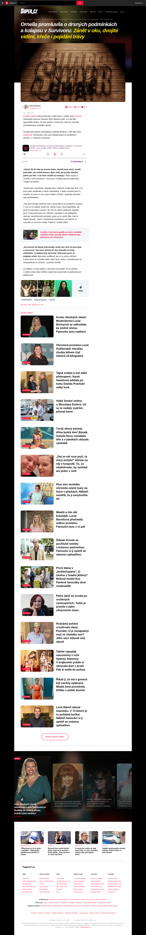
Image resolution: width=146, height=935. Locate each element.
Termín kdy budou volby (29, 886)
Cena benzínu (84, 899)
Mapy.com (53, 899)
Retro (93, 12)
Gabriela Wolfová (35, 106)
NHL (58, 892)
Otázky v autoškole (113, 889)
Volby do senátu (27, 889)
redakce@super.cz (85, 927)
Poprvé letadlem (95, 881)
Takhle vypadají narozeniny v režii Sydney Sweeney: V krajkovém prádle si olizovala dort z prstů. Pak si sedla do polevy (70, 660)
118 (85, 107)
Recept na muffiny (79, 881)
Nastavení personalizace (108, 913)
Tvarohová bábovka (79, 886)
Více (122, 12)
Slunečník (71, 902)
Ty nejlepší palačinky (80, 878)
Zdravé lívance (78, 884)
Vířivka (109, 902)
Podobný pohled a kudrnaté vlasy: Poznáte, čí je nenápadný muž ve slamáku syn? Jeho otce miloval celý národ (72, 632)
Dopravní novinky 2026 (114, 884)
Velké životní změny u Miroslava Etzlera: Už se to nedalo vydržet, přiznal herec (71, 406)
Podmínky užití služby (71, 913)
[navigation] (2, 3)
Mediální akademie (57, 913)
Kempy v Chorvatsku (97, 878)
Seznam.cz (139, 3)
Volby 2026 (25, 878)
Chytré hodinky (102, 906)
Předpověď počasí (62, 899)
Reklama (41, 913)
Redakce (48, 913)
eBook (70, 107)
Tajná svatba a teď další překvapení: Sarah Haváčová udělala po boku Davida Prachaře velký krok (71, 380)
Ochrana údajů (83, 913)
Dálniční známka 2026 (114, 881)
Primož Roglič (43, 889)
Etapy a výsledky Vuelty (46, 881)
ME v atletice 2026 (62, 886)
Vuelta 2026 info (44, 878)
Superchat (27, 135)
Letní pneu (78, 906)
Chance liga (60, 878)
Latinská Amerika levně (97, 889)
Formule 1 (59, 889)
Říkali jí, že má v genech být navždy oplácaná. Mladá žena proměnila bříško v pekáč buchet (71, 685)
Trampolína (63, 902)
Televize (83, 12)
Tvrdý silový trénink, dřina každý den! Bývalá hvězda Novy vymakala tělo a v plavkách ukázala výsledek (72, 436)
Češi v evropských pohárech (98, 899)
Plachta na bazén (54, 902)
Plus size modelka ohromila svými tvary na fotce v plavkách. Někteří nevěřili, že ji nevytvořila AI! (72, 491)
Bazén (46, 902)
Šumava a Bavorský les (97, 884)
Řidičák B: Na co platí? (114, 886)
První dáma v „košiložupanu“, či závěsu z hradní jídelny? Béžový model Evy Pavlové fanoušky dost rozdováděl (72, 577)
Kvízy (100, 12)
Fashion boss (111, 12)
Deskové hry (86, 906)
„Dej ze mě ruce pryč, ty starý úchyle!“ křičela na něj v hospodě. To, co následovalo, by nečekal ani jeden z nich (72, 464)
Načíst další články (55, 737)
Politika (64, 12)
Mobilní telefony (46, 906)
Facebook (34, 913)
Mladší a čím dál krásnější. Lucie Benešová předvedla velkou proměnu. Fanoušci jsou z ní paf (70, 519)
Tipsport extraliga (62, 884)
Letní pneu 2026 (112, 878)
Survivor (78, 116)
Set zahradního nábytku (90, 902)
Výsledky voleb (26, 884)
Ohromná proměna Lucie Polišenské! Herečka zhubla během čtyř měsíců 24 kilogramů (72, 350)
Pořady (73, 12)
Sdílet (78, 107)
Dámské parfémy (69, 906)
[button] (73, 72)
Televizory (94, 906)
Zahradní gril (101, 902)
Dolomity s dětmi (95, 892)
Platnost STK (111, 892)
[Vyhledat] (80, 3)
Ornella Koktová (30, 116)
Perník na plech (78, 892)
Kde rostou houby (74, 899)
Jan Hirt (41, 884)
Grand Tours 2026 (44, 892)
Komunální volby (27, 892)
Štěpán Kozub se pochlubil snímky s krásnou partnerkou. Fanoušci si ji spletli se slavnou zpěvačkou (71, 547)
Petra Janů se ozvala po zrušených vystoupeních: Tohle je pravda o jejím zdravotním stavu (71, 603)
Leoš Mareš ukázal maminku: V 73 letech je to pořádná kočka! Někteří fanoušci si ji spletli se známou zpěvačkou (71, 716)
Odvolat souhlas (94, 913)
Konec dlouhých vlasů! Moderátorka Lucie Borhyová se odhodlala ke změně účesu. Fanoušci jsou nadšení (71, 324)
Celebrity (53, 12)
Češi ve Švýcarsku (96, 886)
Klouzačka (78, 902)
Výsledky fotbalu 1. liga (63, 881)
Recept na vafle (78, 889)
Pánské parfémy (113, 906)
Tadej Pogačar (43, 886)
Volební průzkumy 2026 (29, 881)
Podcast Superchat (40, 300)
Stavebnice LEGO (57, 906)
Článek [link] (25, 50)
